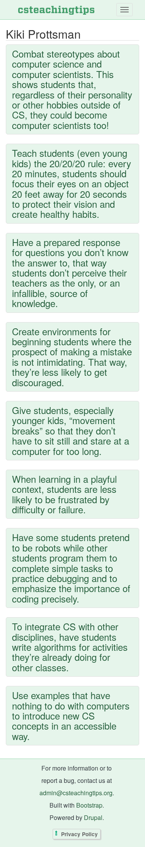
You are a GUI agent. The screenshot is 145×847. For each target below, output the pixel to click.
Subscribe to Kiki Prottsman (8, 757)
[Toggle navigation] (124, 9)
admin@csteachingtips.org (76, 792)
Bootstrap (89, 805)
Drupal (93, 817)
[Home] (56, 9)
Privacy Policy (79, 834)
